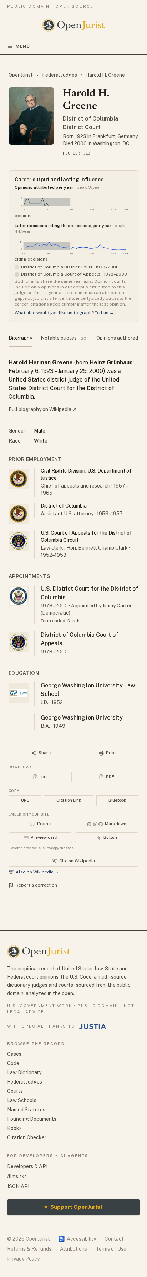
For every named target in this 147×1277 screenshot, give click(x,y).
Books (14, 1128)
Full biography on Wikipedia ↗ (43, 409)
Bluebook (117, 800)
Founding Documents (31, 1119)
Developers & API (27, 1166)
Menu (23, 46)
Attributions (73, 1249)
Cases (14, 1054)
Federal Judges (59, 75)
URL (25, 800)
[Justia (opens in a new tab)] (93, 1026)
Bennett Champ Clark (103, 548)
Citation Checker (26, 1137)
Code (13, 1063)
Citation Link (68, 800)
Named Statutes (26, 1109)
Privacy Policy (23, 1259)
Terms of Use (111, 1249)
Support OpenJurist (73, 1207)
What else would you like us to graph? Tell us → (64, 312)
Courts (15, 1091)
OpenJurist (21, 75)
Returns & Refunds (29, 1249)
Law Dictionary (24, 1072)
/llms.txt (16, 1176)
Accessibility (77, 1239)
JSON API (18, 1186)
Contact (114, 1239)
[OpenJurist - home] (73, 25)
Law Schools (21, 1100)
